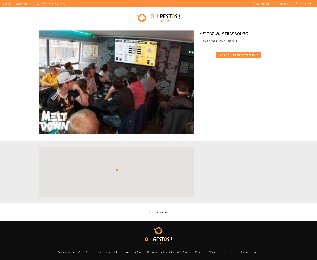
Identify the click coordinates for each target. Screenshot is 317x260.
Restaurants (23, 3)
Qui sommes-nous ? (69, 252)
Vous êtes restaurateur (222, 252)
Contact (199, 252)
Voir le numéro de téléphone (239, 55)
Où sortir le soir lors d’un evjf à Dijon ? (168, 252)
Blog (88, 252)
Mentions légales (249, 252)
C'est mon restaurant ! (158, 212)
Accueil (7, 3)
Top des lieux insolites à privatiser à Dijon (118, 252)
